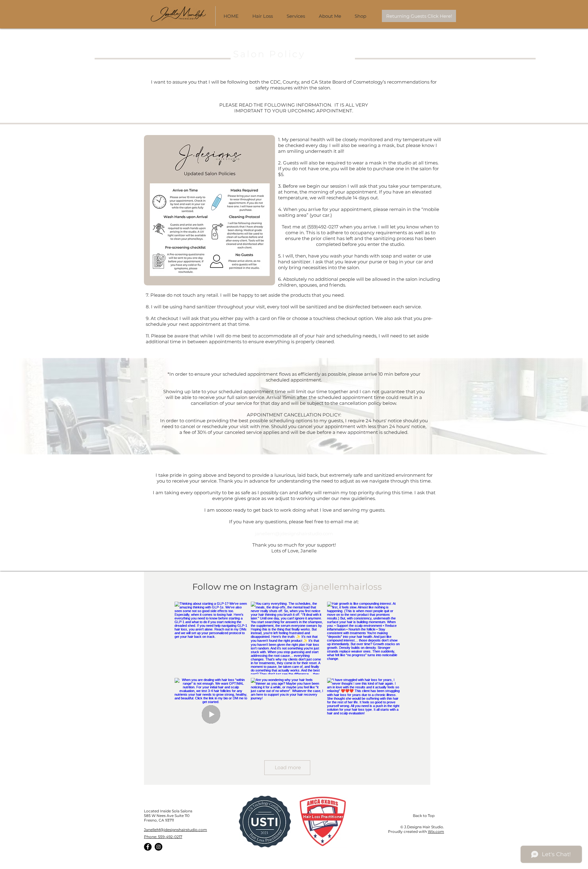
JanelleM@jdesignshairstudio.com (175, 829)
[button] (332, 16)
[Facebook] (148, 847)
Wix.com (436, 831)
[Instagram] (158, 847)
